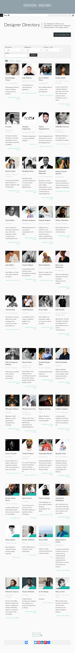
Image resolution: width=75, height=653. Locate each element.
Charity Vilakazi (27, 265)
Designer (59, 365)
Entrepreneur (43, 457)
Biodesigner (60, 545)
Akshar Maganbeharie (44, 127)
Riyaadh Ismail (61, 453)
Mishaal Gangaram (29, 220)
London (58, 570)
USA (18, 518)
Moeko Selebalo (61, 362)
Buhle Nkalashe (44, 265)
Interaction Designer (9, 131)
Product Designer (62, 636)
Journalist (64, 595)
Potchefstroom (62, 428)
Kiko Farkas (29, 633)
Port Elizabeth (12, 97)
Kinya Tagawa (10, 539)
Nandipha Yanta (27, 171)
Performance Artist (28, 81)
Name (7, 53)
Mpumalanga (59, 191)
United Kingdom (65, 570)
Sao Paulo (33, 644)
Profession (27, 47)
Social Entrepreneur (45, 176)
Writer (58, 597)
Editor (58, 595)
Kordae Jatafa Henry (10, 499)
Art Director (43, 543)
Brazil (37, 644)
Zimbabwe (33, 518)
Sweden (53, 651)
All (6, 61)
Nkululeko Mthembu (42, 172)
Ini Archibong (43, 591)
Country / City (48, 47)
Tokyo (14, 557)
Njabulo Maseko (44, 409)
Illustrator (8, 176)
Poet (40, 412)
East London (25, 93)
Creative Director (45, 313)
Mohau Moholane (62, 220)
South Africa (17, 98)
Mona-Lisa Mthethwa (59, 266)
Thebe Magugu (44, 498)
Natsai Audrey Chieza (61, 540)
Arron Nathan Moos (44, 79)
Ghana (34, 555)
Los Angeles (13, 518)
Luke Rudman (27, 78)
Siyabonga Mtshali (45, 453)
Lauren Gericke (10, 453)
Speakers (18, 61)
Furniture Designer (62, 412)
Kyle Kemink (60, 309)
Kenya (51, 557)
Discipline (8, 47)
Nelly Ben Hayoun (12, 591)
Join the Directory (62, 35)
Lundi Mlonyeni (27, 309)
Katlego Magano (45, 220)
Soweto (27, 475)
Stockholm (47, 651)
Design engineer (11, 543)
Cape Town (43, 95)
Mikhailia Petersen (62, 126)
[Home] (37, 6)
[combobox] (59, 15)
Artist (41, 132)
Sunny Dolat (43, 539)
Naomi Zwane (10, 171)
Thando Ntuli (10, 309)
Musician (25, 313)
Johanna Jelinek (62, 633)
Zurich (44, 602)
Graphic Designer (11, 174)
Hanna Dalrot (45, 633)
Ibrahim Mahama (28, 539)
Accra (30, 555)
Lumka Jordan (60, 78)
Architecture (60, 177)
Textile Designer (10, 268)
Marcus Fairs (60, 591)
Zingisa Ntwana (10, 633)
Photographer (43, 83)
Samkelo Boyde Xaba (44, 363)
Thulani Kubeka (27, 453)
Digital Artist (26, 367)
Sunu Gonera (27, 498)
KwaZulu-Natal (45, 197)
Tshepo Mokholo (28, 591)
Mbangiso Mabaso (12, 409)
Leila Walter (9, 265)
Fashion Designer (11, 83)
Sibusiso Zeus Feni (28, 409)
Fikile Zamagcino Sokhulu (11, 363)
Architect (59, 81)
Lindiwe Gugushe (62, 409)
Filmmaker (59, 130)
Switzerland (50, 602)
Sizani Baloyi (9, 220)
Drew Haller (43, 309)
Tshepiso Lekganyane (26, 127)
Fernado (8, 126)
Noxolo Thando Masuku (61, 172)
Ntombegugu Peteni (10, 79)
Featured (12, 61)
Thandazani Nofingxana (60, 499)
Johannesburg (62, 104)
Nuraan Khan (27, 362)
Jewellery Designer (28, 132)
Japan (17, 557)
